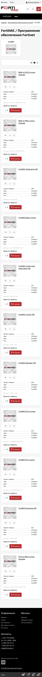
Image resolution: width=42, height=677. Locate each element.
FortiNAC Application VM (28, 169)
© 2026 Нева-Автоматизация (11, 668)
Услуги (3, 620)
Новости (4, 617)
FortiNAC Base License (27, 218)
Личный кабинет (27, 622)
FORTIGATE (7, 16)
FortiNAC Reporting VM (27, 508)
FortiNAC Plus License (27, 411)
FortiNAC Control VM (26, 314)
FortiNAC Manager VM (27, 363)
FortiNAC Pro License (27, 460)
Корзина (24, 617)
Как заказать (5, 622)
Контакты (4, 628)
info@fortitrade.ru (7, 648)
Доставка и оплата (7, 625)
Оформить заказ (27, 620)
